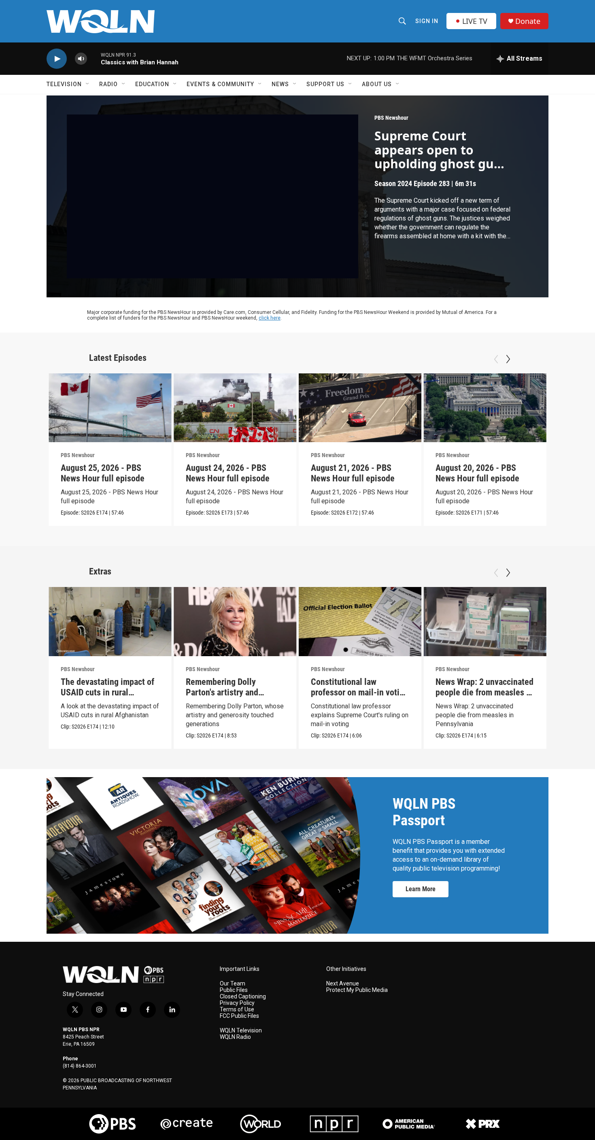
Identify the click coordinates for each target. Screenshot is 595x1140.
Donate (527, 21)
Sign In (426, 21)
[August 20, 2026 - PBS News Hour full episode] (484, 408)
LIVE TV (474, 21)
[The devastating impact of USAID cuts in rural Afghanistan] (110, 621)
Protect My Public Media (357, 990)
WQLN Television (241, 1031)
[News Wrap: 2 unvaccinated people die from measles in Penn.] (484, 621)
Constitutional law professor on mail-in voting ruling (359, 692)
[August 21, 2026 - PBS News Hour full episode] (360, 408)
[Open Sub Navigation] (88, 84)
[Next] (508, 359)
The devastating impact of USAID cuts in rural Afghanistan (107, 692)
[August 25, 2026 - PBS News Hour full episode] (110, 408)
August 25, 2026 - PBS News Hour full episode (102, 473)
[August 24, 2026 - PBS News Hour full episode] (235, 408)
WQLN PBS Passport (424, 812)
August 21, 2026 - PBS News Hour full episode (353, 473)
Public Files (234, 990)
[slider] (94, 58)
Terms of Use (237, 1010)
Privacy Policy (237, 1003)
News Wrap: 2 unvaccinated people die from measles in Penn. (484, 692)
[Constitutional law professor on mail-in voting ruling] (360, 621)
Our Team (232, 984)
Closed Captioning (243, 997)
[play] (56, 59)
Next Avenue (342, 984)
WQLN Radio (235, 1037)
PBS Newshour (391, 117)
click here (269, 318)
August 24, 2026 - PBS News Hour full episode (228, 473)
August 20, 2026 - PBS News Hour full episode (477, 473)
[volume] (81, 59)
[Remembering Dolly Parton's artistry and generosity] (235, 621)
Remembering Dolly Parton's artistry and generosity (222, 692)
